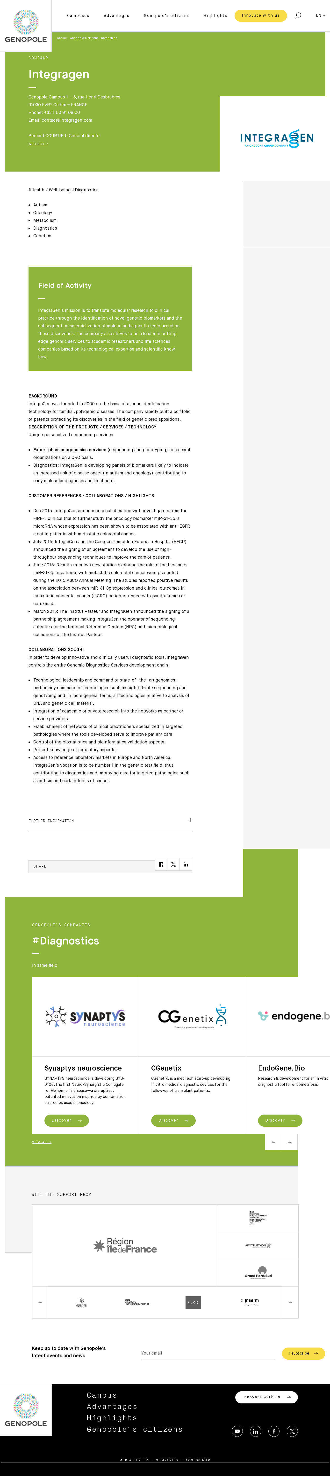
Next (289, 1142)
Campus (102, 1395)
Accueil (62, 38)
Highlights (215, 16)
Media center (134, 1460)
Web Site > (38, 144)
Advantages (116, 16)
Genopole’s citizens (166, 16)
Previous (273, 1142)
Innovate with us (261, 16)
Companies (109, 38)
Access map (198, 1460)
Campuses (78, 16)
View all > (41, 1142)
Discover (62, 1121)
